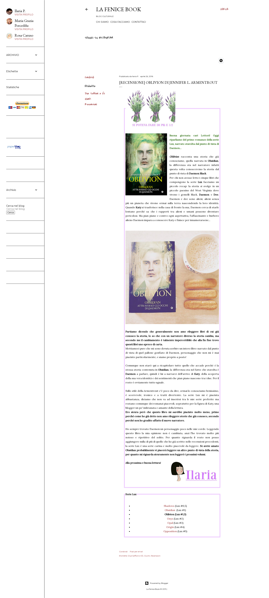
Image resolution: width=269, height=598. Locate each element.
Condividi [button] (89, 77)
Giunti (88, 99)
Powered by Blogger (159, 583)
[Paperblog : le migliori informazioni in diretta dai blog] (14, 148)
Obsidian (170, 510)
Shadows (169, 505)
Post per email (136, 551)
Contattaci (139, 22)
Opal (170, 522)
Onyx (170, 518)
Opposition (170, 531)
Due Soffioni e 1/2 (95, 93)
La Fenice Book (118, 9)
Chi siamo (102, 22)
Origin (170, 527)
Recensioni (91, 104)
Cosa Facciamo (120, 22)
